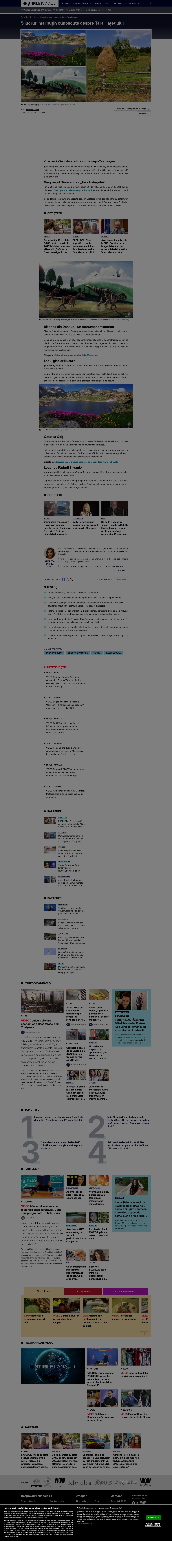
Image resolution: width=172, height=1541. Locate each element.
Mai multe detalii (42, 1517)
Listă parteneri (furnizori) (84, 1523)
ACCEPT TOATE (153, 1518)
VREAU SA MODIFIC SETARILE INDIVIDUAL (153, 1525)
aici (64, 1528)
